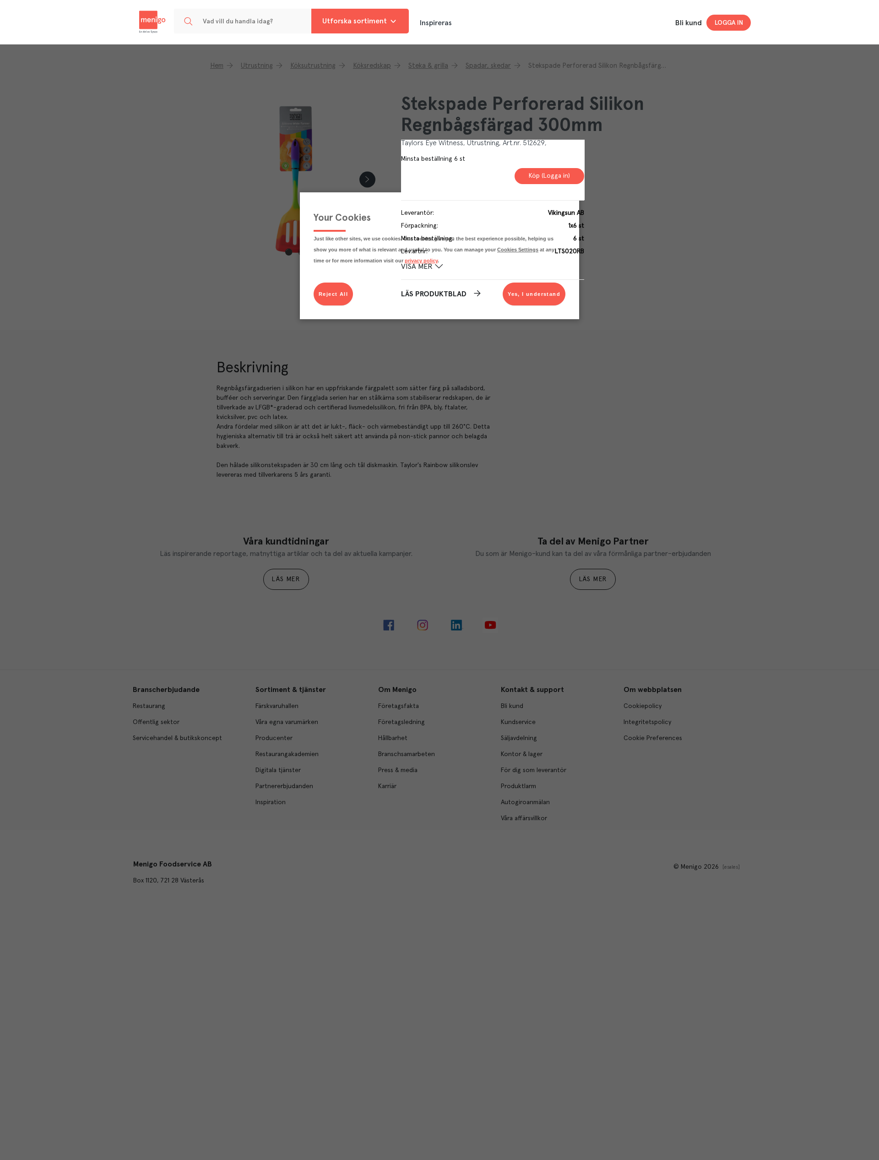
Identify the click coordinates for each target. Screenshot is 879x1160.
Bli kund (688, 23)
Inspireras (436, 23)
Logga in (729, 23)
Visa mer (417, 266)
